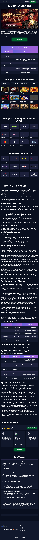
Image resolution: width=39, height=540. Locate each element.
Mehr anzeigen (19, 449)
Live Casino (14, 83)
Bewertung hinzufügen (32, 427)
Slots (33, 83)
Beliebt (4, 83)
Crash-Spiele (23, 83)
